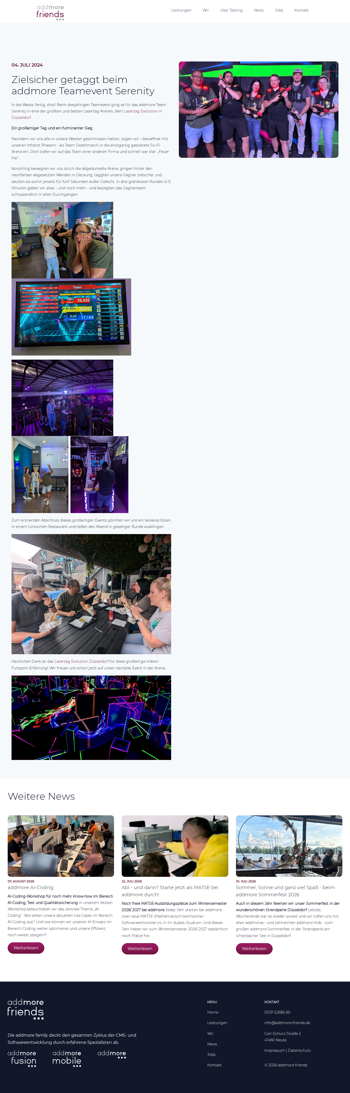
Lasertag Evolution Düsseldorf (82, 661)
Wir (206, 10)
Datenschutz (299, 1050)
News (259, 10)
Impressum (274, 1050)
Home (212, 1012)
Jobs (279, 10)
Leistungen (181, 10)
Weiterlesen (26, 947)
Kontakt (301, 10)
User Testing (231, 10)
